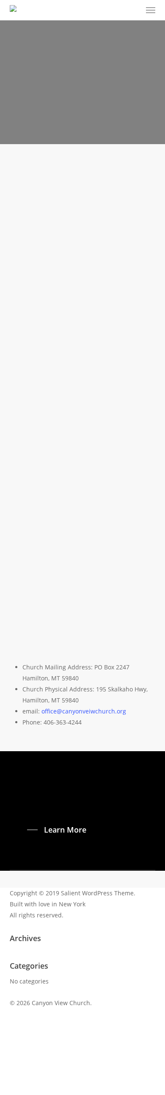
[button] (150, 10)
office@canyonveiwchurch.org (83, 711)
